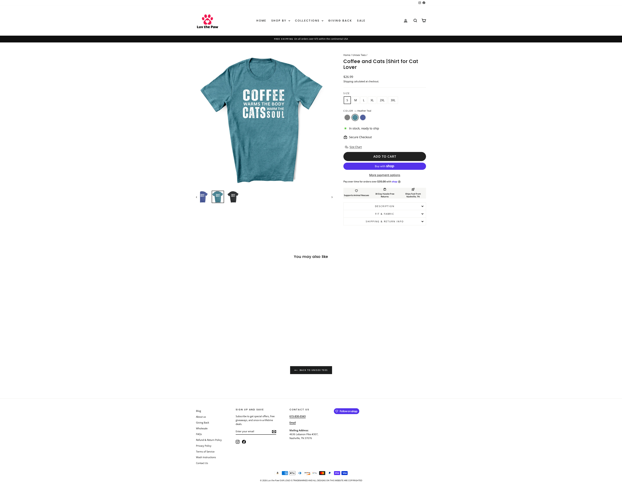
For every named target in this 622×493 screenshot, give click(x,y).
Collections (308, 21)
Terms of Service (205, 451)
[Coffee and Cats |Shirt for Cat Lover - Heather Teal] (223, 338)
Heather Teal (355, 117)
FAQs (199, 434)
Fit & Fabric (384, 213)
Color (357, 110)
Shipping (348, 81)
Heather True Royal (363, 117)
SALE (361, 21)
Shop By (279, 21)
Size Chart (356, 147)
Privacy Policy (203, 445)
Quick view (223, 318)
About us (201, 416)
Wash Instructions (206, 457)
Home (261, 21)
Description (385, 206)
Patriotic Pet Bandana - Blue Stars (592, 481)
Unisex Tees (359, 55)
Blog (198, 410)
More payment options (384, 175)
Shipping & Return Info (385, 221)
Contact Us (202, 463)
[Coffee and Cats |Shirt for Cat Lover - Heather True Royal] (227, 338)
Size (346, 93)
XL (372, 100)
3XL (393, 100)
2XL (382, 100)
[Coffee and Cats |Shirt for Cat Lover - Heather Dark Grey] (219, 338)
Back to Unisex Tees (313, 370)
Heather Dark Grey (347, 117)
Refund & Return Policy (209, 439)
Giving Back (340, 21)
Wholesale (201, 428)
